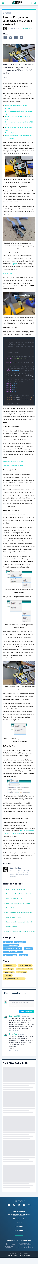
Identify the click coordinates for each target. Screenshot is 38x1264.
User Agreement (23, 1253)
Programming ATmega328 (14, 979)
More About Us (19, 1219)
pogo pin (14, 264)
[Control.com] (25, 1244)
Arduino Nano (10, 965)
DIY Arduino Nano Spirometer (16, 889)
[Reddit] (21, 37)
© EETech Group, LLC (13, 1255)
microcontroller (25, 965)
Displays (23, 955)
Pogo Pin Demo (8, 273)
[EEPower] (9, 1247)
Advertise (19, 1223)
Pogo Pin (8, 975)
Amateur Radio (10, 955)
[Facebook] (5, 37)
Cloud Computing (11, 945)
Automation (20, 942)
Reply (16, 1030)
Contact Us (19, 1227)
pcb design (9, 969)
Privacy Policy (14, 1253)
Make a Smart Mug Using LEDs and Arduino (20, 931)
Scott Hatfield (28, 28)
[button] (3, 2)
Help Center (19, 1230)
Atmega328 (9, 972)
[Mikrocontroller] (24, 1247)
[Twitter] (10, 37)
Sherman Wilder (15, 1016)
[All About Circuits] (11, 1244)
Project (6, 77)
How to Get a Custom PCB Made (15, 133)
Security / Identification (13, 952)
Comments (13, 993)
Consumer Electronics (13, 948)
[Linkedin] (16, 37)
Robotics (8, 942)
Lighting (29, 948)
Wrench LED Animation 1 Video (13, 461)
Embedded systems (24, 969)
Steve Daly (13, 1034)
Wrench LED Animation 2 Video (13, 465)
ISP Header (22, 972)
